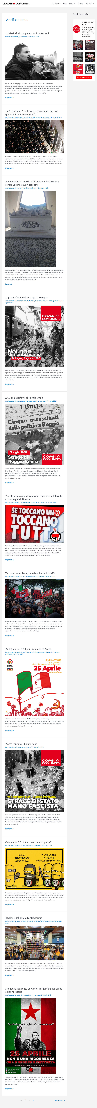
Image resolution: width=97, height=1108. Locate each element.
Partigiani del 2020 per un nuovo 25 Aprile (28, 649)
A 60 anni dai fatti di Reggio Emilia (24, 397)
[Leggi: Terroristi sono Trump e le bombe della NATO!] (34, 598)
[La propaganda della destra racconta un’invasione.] (90, 69)
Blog (64, 3)
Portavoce (26, 576)
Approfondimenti (20, 301)
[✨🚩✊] (78, 45)
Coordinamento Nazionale (23, 401)
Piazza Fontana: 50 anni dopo (21, 744)
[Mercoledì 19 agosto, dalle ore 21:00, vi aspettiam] (78, 57)
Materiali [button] (89, 3)
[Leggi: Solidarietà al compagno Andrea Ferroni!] (34, 60)
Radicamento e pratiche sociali (25, 117)
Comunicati (9, 37)
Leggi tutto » (9, 97)
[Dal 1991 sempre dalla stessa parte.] (78, 69)
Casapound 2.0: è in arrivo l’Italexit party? (28, 842)
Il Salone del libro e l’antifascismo (23, 918)
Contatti (80, 3)
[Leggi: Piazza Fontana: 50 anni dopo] (34, 781)
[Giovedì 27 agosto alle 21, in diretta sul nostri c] (90, 45)
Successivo (60, 1100)
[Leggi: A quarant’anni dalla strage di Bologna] (34, 336)
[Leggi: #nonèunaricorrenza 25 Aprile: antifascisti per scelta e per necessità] (30, 1036)
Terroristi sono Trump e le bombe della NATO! (30, 573)
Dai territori (30, 301)
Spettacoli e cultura (33, 921)
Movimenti (26, 502)
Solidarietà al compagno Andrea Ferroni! (27, 33)
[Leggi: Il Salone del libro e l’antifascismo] (34, 943)
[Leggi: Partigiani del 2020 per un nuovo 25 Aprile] (34, 686)
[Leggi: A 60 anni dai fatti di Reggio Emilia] (34, 434)
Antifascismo (9, 117)
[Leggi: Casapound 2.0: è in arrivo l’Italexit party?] (34, 869)
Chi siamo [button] (55, 3)
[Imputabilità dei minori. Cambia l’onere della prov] (90, 57)
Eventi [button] (71, 3)
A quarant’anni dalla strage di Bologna (26, 297)
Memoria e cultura (41, 301)
